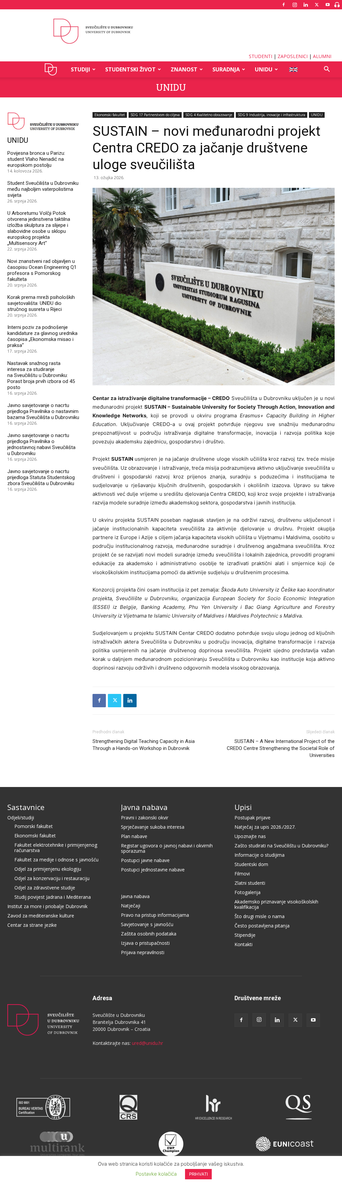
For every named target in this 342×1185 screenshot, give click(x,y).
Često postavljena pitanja (262, 925)
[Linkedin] (306, 4)
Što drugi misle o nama (259, 916)
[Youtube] (328, 4)
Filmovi (242, 873)
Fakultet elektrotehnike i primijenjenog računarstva (55, 847)
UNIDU (52, 69)
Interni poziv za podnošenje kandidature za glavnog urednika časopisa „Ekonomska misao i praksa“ (42, 336)
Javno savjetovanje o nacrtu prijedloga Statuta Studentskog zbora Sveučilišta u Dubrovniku (41, 477)
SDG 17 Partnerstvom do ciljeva (155, 114)
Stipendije (244, 935)
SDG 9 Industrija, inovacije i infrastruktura (271, 114)
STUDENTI (260, 56)
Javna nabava (144, 807)
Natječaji (130, 905)
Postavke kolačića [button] (156, 1174)
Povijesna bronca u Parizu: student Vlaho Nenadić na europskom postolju (36, 159)
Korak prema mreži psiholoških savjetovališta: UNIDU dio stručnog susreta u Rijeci (41, 303)
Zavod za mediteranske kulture (40, 915)
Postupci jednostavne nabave (153, 869)
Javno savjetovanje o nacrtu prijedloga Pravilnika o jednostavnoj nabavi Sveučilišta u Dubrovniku (41, 444)
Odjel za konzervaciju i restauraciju (52, 878)
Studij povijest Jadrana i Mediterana (52, 897)
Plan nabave (134, 836)
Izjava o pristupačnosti (145, 943)
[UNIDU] (171, 31)
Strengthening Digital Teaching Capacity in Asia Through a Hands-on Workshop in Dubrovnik (144, 744)
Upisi (243, 807)
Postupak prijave (252, 817)
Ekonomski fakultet (110, 114)
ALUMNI (322, 56)
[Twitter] (317, 4)
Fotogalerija (247, 892)
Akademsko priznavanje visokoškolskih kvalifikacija (276, 904)
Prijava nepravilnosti (142, 952)
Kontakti (243, 944)
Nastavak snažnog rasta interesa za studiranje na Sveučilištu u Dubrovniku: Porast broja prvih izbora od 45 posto (41, 375)
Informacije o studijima (259, 855)
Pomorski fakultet (33, 826)
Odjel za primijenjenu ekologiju (47, 869)
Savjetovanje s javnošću (147, 924)
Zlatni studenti (249, 883)
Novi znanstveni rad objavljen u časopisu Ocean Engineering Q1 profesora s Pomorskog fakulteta (41, 270)
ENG (293, 69)
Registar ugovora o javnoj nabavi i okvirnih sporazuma (167, 848)
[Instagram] (295, 4)
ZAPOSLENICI (293, 56)
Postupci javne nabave (145, 860)
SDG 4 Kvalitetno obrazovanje (208, 114)
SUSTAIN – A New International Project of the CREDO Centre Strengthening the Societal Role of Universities (281, 748)
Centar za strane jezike (32, 925)
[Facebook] (284, 4)
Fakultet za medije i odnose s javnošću (56, 859)
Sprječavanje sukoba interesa (152, 827)
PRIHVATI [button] (198, 1174)
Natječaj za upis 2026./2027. (265, 827)
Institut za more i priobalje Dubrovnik (47, 906)
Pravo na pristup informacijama (155, 915)
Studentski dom (251, 864)
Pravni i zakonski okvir (144, 817)
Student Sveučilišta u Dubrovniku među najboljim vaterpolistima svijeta (42, 189)
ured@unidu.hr (147, 1043)
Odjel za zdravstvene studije (44, 887)
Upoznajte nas (250, 836)
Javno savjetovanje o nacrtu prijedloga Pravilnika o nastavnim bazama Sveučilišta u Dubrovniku (43, 411)
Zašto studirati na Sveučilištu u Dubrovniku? (281, 845)
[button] (327, 70)
